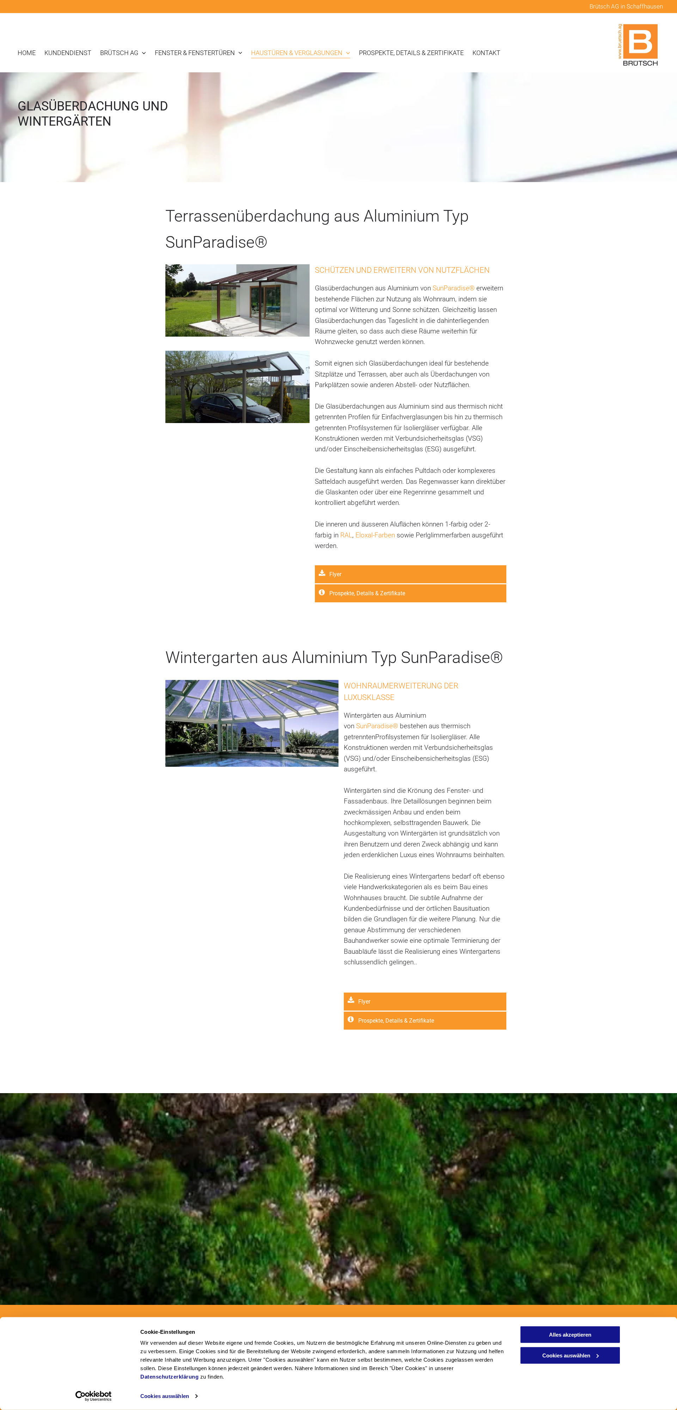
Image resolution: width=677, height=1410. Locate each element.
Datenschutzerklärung (169, 1377)
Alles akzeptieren (570, 1335)
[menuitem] (22, 52)
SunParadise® (454, 288)
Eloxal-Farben (375, 535)
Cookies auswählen (164, 1396)
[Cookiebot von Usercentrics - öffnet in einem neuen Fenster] (93, 1396)
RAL (346, 535)
